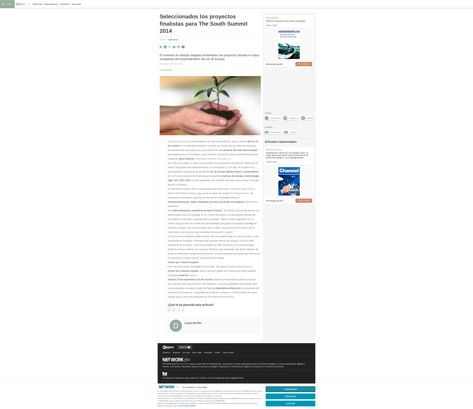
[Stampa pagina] (179, 47)
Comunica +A (223, 158)
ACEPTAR (290, 403)
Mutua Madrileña (177, 193)
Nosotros (166, 352)
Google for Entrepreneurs (235, 193)
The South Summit (178, 141)
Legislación (65, 4)
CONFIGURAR (290, 389)
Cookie (217, 352)
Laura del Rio (166, 70)
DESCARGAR (303, 64)
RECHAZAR (290, 396)
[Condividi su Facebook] (183, 47)
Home (162, 40)
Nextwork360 (184, 364)
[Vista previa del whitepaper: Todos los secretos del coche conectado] (289, 45)
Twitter (193, 275)
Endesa (192, 193)
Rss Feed (186, 352)
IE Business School (204, 158)
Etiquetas (176, 352)
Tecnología (76, 4)
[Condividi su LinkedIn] (165, 47)
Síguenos (183, 347)
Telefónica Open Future (242, 188)
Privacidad (208, 352)
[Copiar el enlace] (170, 47)
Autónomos (37, 4)
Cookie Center (228, 352)
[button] (7, 4)
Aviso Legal (196, 352)
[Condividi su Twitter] (161, 47)
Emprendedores (51, 4)
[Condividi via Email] (174, 47)
